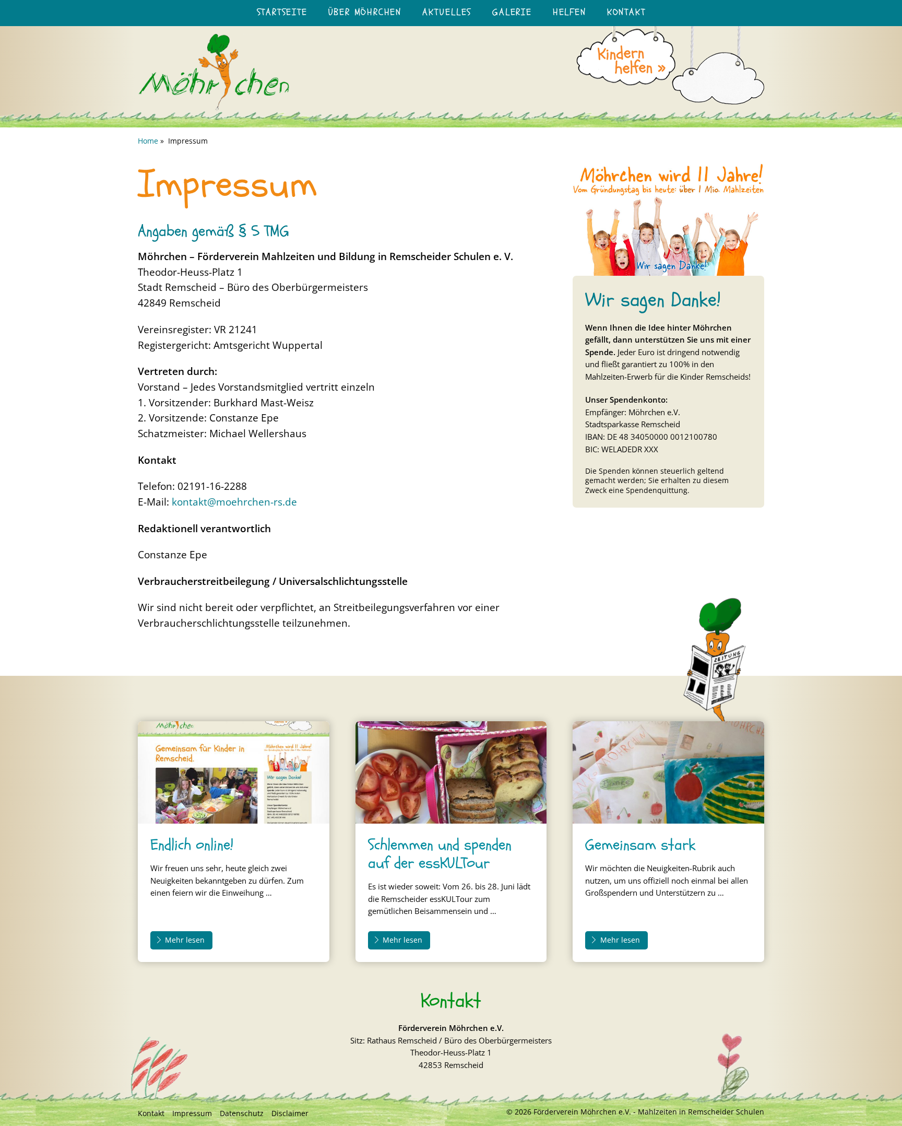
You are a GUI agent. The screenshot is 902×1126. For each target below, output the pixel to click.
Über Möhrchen (364, 12)
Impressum (192, 1113)
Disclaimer (289, 1113)
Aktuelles (446, 12)
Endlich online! (191, 844)
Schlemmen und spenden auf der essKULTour (440, 854)
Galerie (512, 12)
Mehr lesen (185, 940)
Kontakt (626, 12)
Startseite (282, 12)
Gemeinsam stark (640, 844)
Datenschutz (242, 1113)
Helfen (569, 12)
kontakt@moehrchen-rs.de (234, 502)
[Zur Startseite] (213, 108)
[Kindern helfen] (670, 56)
